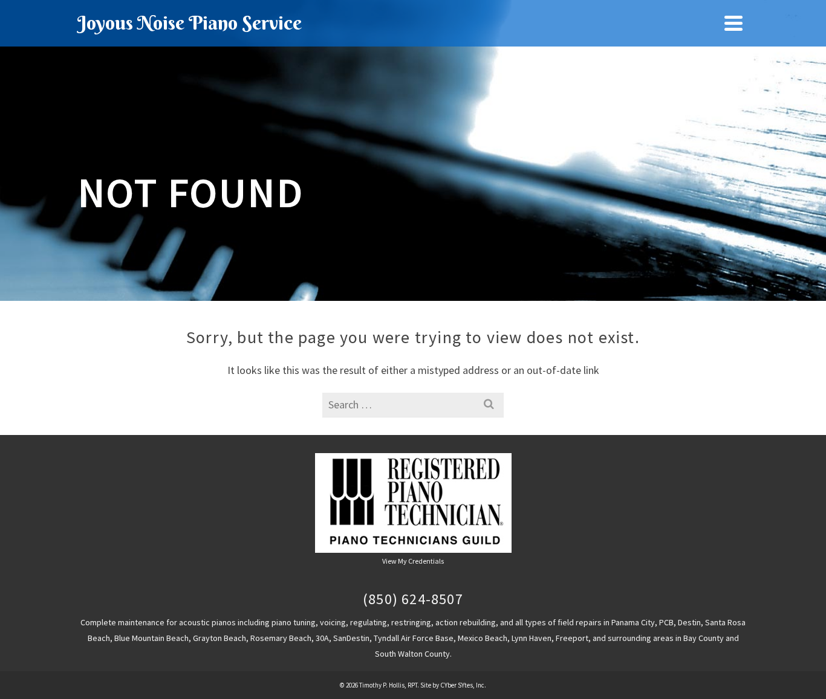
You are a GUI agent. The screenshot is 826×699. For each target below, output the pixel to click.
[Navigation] (733, 23)
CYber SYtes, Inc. (463, 685)
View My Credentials (413, 560)
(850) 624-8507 (413, 599)
